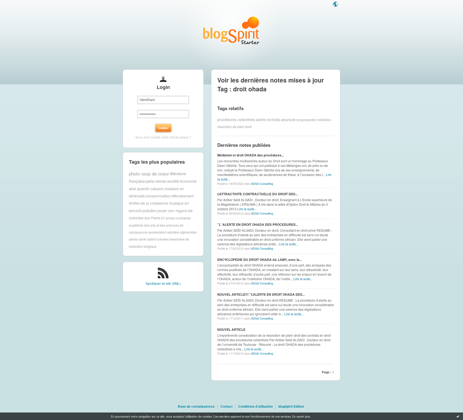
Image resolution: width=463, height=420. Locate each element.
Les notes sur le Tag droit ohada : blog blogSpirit (231, 30)
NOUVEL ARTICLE (231, 329)
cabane (157, 188)
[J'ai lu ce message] (458, 416)
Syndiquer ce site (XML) (163, 283)
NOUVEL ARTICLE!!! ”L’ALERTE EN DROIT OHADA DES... (261, 294)
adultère (173, 232)
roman (160, 181)
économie (188, 181)
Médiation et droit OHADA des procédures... (250, 155)
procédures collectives (236, 119)
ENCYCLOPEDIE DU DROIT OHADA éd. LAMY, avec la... (259, 259)
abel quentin (139, 188)
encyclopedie (306, 119)
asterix (152, 239)
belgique (150, 246)
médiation (324, 119)
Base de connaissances (196, 406)
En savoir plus (301, 416)
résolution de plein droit (234, 126)
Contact (227, 406)
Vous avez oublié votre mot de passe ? (163, 137)
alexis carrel (138, 239)
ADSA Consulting (262, 184)
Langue (336, 4)
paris (150, 181)
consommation (158, 195)
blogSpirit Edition (291, 406)
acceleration (157, 232)
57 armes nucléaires (176, 218)
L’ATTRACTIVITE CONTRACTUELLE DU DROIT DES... (257, 194)
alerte (261, 119)
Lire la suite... (247, 209)
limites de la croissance (148, 203)
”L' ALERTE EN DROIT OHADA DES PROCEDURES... (257, 224)
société (173, 181)
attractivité (288, 119)
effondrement (182, 195)
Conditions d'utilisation (255, 406)
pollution (150, 210)
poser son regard (172, 210)
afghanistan (188, 232)
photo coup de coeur (149, 173)
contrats (273, 119)
